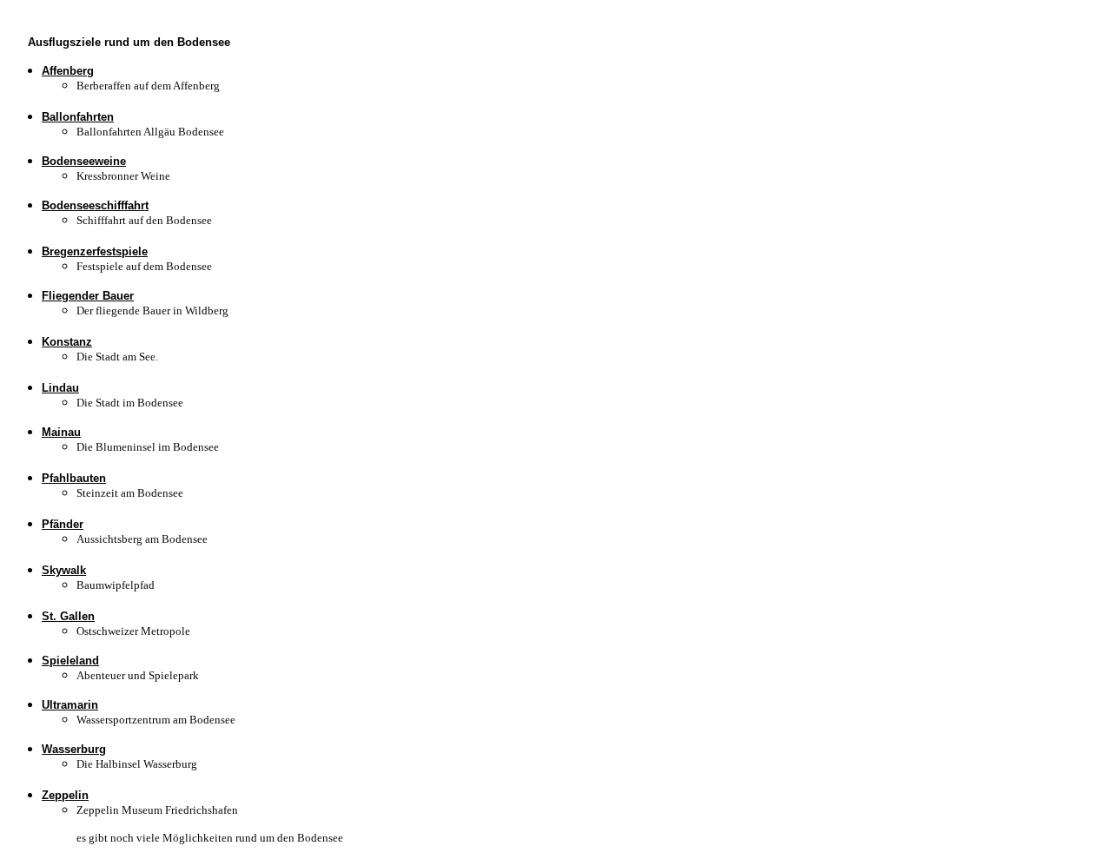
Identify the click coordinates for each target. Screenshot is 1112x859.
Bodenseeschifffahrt (95, 205)
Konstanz (67, 341)
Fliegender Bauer (88, 295)
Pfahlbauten (74, 478)
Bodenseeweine (84, 161)
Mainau (61, 432)
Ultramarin (70, 704)
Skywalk (64, 570)
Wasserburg (74, 749)
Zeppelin (65, 795)
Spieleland (70, 660)
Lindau (60, 387)
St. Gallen (68, 616)
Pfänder (62, 524)
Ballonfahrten (78, 116)
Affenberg (68, 70)
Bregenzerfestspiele (95, 251)
